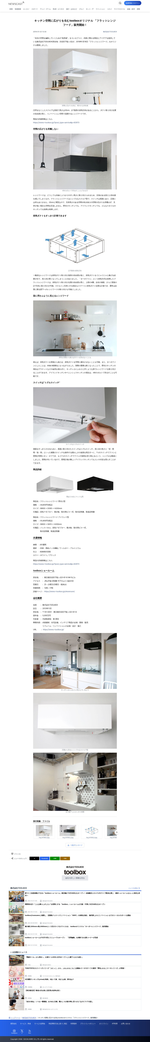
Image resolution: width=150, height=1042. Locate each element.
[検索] (120, 3)
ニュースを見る (133, 888)
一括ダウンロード (76, 845)
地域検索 (18, 9)
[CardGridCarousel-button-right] (117, 832)
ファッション (100, 9)
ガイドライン (103, 1023)
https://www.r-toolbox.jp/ (53, 629)
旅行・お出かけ (71, 9)
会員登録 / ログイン (133, 3)
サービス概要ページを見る (133, 1037)
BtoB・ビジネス (58, 9)
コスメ (109, 9)
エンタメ (26, 9)
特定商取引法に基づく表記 (58, 1023)
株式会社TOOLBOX (110, 32)
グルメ (81, 9)
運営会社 (13, 1023)
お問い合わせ (125, 1023)
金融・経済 (131, 9)
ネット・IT (90, 9)
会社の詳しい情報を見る (75, 878)
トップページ (15, 1018)
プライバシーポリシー (88, 1023)
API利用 (114, 1023)
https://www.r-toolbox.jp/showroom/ (59, 591)
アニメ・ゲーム (45, 9)
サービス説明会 (39, 1023)
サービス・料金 (25, 1023)
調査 (138, 9)
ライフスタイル (119, 9)
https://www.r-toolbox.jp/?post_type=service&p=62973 (56, 122)
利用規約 (74, 1023)
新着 (11, 9)
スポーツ (35, 9)
